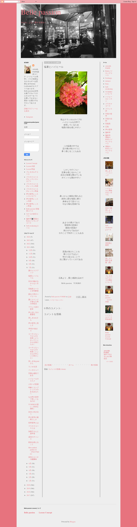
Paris (107, 84)
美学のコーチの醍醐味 (33, 458)
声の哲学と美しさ (33, 324)
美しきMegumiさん (33, 362)
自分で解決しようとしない (108, 210)
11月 (31, 253)
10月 (31, 257)
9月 (30, 260)
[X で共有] (81, 297)
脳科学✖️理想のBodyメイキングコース (32, 221)
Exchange (108, 78)
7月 (30, 267)
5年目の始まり (33, 329)
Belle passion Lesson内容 (108, 298)
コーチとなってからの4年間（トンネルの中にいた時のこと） (33, 352)
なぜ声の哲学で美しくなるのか (33, 399)
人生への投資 (33, 384)
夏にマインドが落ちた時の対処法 (33, 301)
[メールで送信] (77, 297)
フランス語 (108, 110)
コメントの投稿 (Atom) (57, 369)
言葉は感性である (33, 374)
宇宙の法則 (108, 119)
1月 (30, 481)
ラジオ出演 (32, 366)
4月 (30, 470)
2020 (29, 485)
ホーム (71, 365)
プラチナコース (108, 105)
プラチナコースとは (33, 427)
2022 (29, 243)
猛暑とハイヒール (33, 277)
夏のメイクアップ (33, 271)
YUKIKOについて (108, 93)
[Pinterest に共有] (85, 297)
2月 (30, 477)
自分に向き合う (33, 413)
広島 (107, 126)
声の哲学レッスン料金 (32, 205)
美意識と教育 (108, 244)
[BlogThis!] (79, 297)
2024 (29, 237)
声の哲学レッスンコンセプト (32, 195)
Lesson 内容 (30, 166)
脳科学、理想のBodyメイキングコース (108, 139)
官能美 (107, 123)
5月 (30, 467)
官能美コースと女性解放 (33, 290)
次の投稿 (48, 365)
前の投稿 (94, 365)
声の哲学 (108, 129)
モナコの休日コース (32, 215)
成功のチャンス (33, 438)
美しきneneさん (33, 319)
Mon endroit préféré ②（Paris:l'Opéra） (33, 450)
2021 (29, 247)
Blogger (72, 521)
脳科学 (107, 132)
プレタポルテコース (32, 173)
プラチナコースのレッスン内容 (32, 185)
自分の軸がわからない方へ (33, 283)
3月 (30, 474)
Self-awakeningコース (32, 227)
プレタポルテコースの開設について (108, 279)
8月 (30, 264)
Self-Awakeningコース (108, 227)
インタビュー (33, 370)
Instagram (29, 117)
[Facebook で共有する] (83, 297)
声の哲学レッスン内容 (32, 200)
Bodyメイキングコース (108, 73)
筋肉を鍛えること (33, 443)
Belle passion (41, 12)
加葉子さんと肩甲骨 (33, 432)
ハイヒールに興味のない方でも (108, 191)
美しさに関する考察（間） (108, 260)
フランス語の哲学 (33, 308)
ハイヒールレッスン (56, 300)
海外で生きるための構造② (108, 356)
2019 (29, 488)
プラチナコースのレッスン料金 (32, 190)
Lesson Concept (31, 163)
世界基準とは (33, 423)
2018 (29, 492)
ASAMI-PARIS (108, 67)
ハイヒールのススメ (33, 380)
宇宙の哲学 (108, 115)
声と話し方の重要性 (33, 313)
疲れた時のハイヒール (33, 295)
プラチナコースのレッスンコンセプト (32, 179)
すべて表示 (109, 361)
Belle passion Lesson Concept (109, 335)
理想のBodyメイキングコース (108, 149)
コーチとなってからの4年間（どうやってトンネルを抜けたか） (33, 339)
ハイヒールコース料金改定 (108, 317)
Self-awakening (109, 88)
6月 (30, 463)
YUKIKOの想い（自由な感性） (33, 406)
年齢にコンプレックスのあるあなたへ (33, 390)
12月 (31, 250)
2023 (29, 240)
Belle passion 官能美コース (32, 210)
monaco (108, 81)
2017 (29, 495)
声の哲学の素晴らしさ (33, 418)
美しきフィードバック (108, 173)
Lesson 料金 (30, 169)
